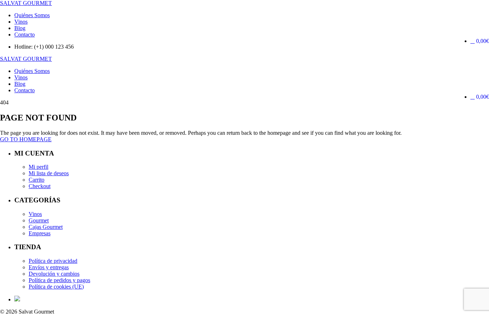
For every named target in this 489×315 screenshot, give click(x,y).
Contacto (24, 34)
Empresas (39, 233)
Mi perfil (38, 167)
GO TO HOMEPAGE (26, 139)
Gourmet (39, 220)
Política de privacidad (53, 261)
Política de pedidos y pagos (59, 280)
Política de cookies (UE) (56, 287)
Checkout (39, 186)
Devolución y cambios (54, 274)
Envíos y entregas (49, 267)
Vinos (21, 22)
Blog (19, 28)
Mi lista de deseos (49, 173)
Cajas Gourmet (46, 227)
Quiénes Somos (32, 15)
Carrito (36, 180)
